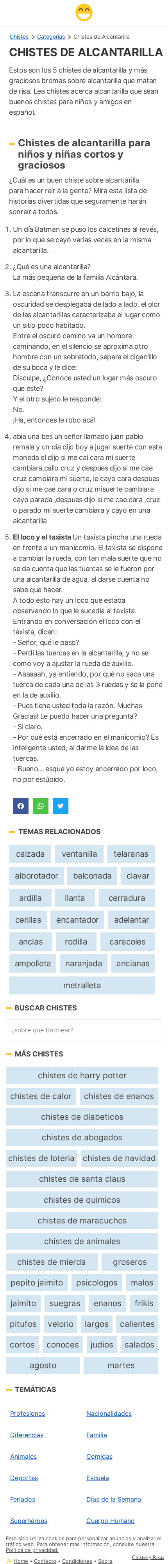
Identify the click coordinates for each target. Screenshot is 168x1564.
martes (121, 1365)
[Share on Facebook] (21, 806)
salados (139, 1344)
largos (97, 1324)
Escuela (97, 1478)
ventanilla (79, 854)
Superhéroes (28, 1521)
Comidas (99, 1456)
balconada (92, 876)
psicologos (97, 1282)
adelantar (131, 920)
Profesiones (27, 1413)
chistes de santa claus (82, 1179)
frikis (144, 1303)
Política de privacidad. (32, 1550)
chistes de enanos (119, 1096)
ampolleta (33, 963)
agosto (43, 1365)
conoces (62, 1344)
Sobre (105, 1561)
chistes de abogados (82, 1137)
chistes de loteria (41, 1158)
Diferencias (26, 1435)
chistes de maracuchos (82, 1220)
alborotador (36, 876)
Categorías (51, 36)
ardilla (30, 898)
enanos (108, 1303)
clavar (138, 876)
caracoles (127, 941)
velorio (60, 1324)
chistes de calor (40, 1096)
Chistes (19, 36)
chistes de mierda (51, 1262)
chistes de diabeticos (82, 1117)
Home (21, 1561)
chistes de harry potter (82, 1075)
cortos (22, 1344)
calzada (30, 854)
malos (142, 1282)
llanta (75, 898)
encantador (77, 920)
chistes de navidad (119, 1158)
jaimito (23, 1303)
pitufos (23, 1324)
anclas (31, 941)
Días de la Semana (113, 1499)
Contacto (45, 1561)
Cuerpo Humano (110, 1521)
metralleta (82, 985)
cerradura (127, 898)
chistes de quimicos (82, 1200)
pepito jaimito (37, 1282)
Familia (96, 1435)
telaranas (131, 854)
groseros (130, 1262)
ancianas (133, 963)
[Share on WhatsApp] (40, 806)
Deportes (24, 1478)
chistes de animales (82, 1241)
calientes (137, 1324)
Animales (23, 1456)
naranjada (83, 963)
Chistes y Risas (148, 1556)
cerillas (28, 920)
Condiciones (77, 1561)
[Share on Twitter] (60, 806)
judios (102, 1344)
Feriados (22, 1499)
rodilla (76, 941)
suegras (65, 1303)
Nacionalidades (109, 1413)
